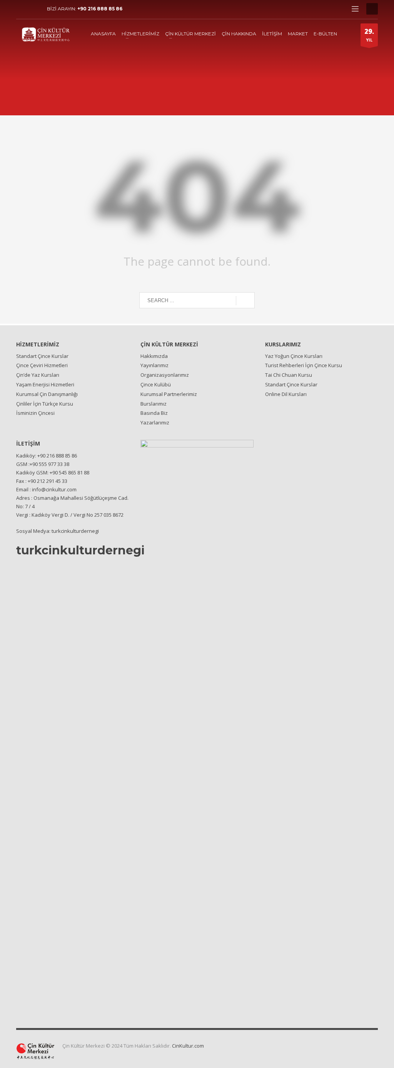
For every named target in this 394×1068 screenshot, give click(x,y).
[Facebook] (22, 9)
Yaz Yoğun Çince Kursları (293, 356)
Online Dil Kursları (286, 394)
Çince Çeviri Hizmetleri (42, 365)
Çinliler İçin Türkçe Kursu (44, 403)
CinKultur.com (188, 1045)
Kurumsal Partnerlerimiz (168, 394)
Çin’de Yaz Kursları (37, 374)
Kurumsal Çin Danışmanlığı (47, 394)
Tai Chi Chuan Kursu (288, 374)
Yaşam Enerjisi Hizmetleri (45, 384)
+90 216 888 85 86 (99, 9)
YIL (369, 35)
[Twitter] (33, 9)
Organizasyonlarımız (164, 374)
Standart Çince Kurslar (42, 356)
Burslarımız (153, 403)
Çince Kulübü (155, 384)
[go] (245, 301)
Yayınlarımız (154, 365)
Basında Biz (154, 412)
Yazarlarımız (154, 422)
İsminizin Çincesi (35, 412)
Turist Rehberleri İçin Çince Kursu (303, 365)
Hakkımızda (154, 356)
